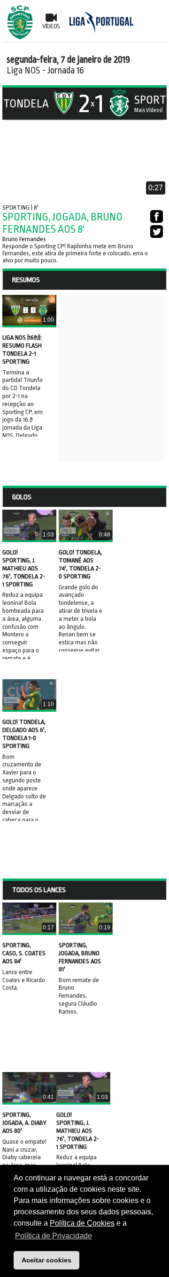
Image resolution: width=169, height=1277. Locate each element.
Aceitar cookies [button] (46, 1260)
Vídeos (51, 26)
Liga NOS (23, 70)
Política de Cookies (82, 1223)
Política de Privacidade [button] (53, 1236)
